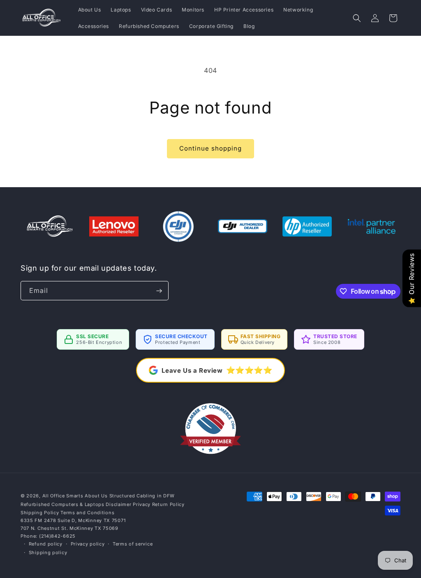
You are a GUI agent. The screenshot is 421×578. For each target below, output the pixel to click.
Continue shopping (210, 148)
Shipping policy (48, 552)
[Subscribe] (159, 290)
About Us (96, 496)
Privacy (141, 504)
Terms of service (133, 544)
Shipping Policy (40, 512)
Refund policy (45, 544)
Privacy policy (88, 544)
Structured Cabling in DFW (142, 496)
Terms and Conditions (87, 512)
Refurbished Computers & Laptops (62, 504)
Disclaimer (118, 504)
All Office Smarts (62, 496)
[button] (357, 18)
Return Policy (168, 504)
